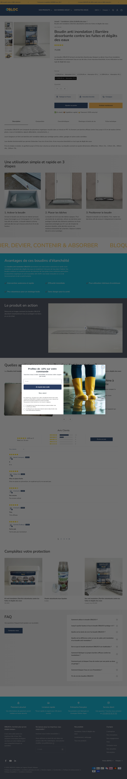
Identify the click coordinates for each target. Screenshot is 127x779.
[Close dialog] (103, 367)
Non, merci (42, 393)
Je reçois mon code (43, 387)
